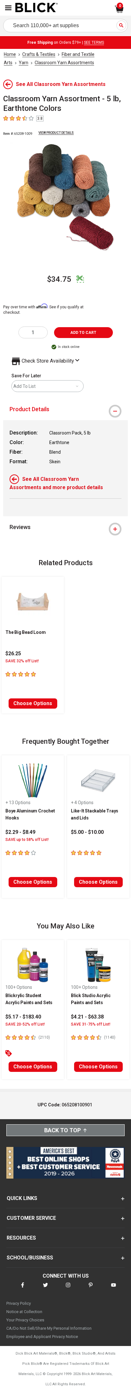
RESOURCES (21, 1238)
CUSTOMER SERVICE (31, 1218)
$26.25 (13, 653)
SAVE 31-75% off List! (90, 1024)
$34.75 (59, 279)
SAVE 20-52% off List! (25, 1024)
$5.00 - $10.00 (87, 832)
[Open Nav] (8, 7)
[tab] (65, 409)
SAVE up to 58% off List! (27, 839)
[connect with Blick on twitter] (45, 1289)
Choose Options (32, 703)
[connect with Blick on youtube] (113, 1289)
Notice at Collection (24, 1311)
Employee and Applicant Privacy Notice (42, 1336)
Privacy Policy (18, 1303)
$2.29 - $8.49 (20, 832)
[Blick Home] (36, 8)
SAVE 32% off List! (22, 661)
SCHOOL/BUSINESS (30, 1258)
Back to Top (62, 1130)
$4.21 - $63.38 (87, 1017)
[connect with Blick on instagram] (68, 1289)
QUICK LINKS (22, 1198)
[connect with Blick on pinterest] (90, 1289)
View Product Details (56, 133)
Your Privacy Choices (25, 1320)
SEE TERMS (94, 42)
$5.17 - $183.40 (23, 1017)
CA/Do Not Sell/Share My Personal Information (49, 1328)
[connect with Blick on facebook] (22, 1289)
